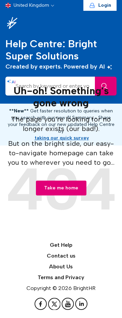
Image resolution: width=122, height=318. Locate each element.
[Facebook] (41, 304)
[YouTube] (68, 304)
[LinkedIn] (81, 304)
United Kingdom (31, 5)
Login (104, 5)
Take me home (61, 188)
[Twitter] (55, 304)
